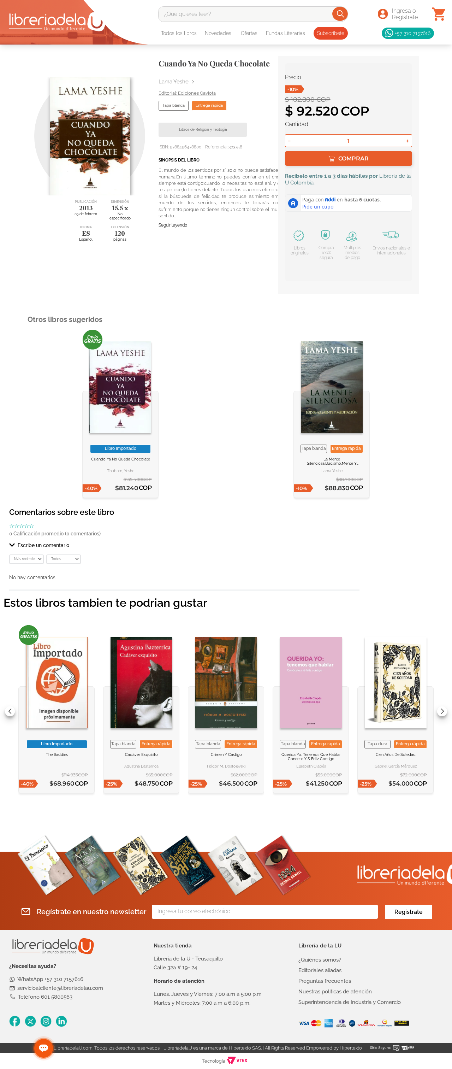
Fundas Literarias (285, 33)
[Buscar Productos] (341, 14)
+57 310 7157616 (412, 33)
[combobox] (253, 14)
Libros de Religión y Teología (203, 129)
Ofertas (249, 33)
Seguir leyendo (173, 225)
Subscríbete (330, 33)
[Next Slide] (442, 711)
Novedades (218, 33)
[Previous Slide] (10, 711)
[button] (184, 545)
